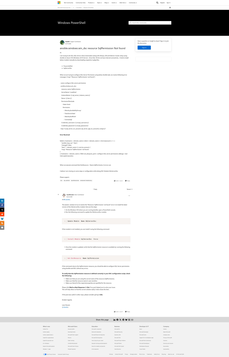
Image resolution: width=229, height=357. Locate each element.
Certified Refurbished (72, 343)
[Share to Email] (132, 319)
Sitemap (111, 354)
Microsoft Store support (73, 334)
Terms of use (142, 354)
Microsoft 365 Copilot (119, 346)
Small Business (117, 349)
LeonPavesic (70, 195)
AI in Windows (46, 343)
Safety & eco (157, 354)
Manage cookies (133, 354)
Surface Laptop (46, 332)
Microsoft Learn (142, 334)
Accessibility (166, 346)
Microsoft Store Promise (73, 346)
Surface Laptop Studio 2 (48, 334)
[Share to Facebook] (117, 319)
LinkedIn (65, 307)
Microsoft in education (96, 329)
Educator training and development (99, 343)
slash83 (67, 41)
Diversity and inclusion (168, 343)
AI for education (95, 349)
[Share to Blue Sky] (126, 319)
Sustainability (166, 349)
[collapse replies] (58, 194)
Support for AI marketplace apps (146, 337)
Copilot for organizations (48, 337)
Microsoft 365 (117, 337)
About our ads (171, 354)
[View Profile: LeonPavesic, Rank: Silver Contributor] (64, 195)
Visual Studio (142, 349)
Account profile (71, 329)
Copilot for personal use (48, 340)
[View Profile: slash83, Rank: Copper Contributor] (62, 42)
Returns (69, 337)
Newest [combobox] (130, 189)
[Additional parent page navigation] (73, 7)
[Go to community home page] (59, 2)
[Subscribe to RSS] (129, 319)
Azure (140, 329)
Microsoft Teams (118, 343)
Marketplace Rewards (144, 346)
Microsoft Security (118, 332)
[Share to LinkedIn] (114, 319)
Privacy (126, 354)
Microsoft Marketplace (144, 343)
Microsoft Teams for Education (98, 334)
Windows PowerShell (88, 7)
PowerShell (79, 7)
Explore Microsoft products (49, 346)
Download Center (71, 332)
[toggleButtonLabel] (170, 7)
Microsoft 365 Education (97, 337)
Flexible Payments (72, 349)
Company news (166, 334)
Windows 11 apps (47, 349)
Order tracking (71, 340)
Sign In (168, 2)
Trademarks (149, 354)
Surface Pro (45, 329)
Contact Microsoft (119, 354)
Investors (165, 340)
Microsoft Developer (143, 332)
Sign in (144, 47)
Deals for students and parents (98, 346)
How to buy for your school (97, 340)
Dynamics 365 (117, 334)
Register (162, 2)
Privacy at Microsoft (167, 337)
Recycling (164, 354)
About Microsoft (166, 332)
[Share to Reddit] (123, 319)
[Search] (157, 3)
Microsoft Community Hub (64, 7)
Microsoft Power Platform (120, 340)
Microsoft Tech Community (145, 340)
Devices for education (96, 332)
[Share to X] (120, 319)
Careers (165, 329)
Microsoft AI (117, 329)
